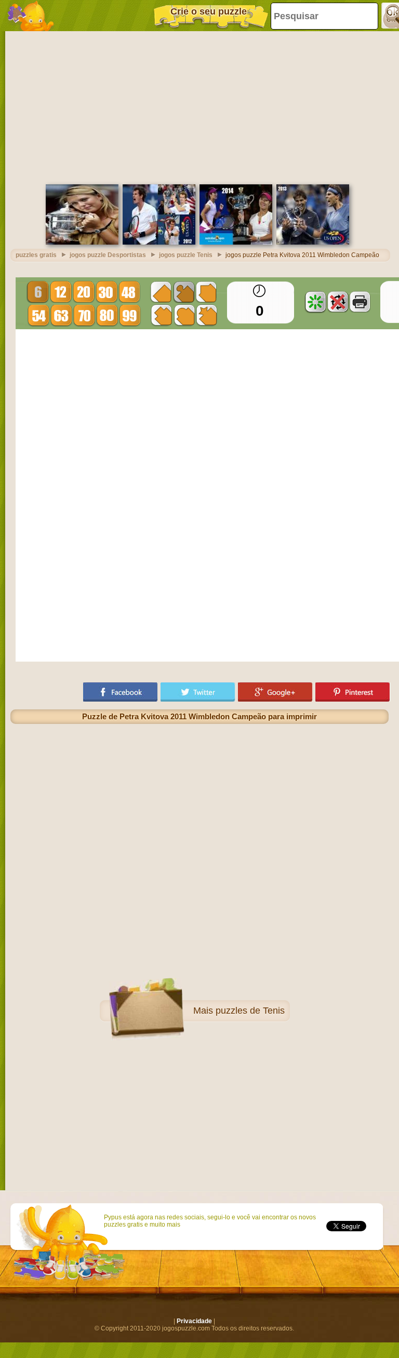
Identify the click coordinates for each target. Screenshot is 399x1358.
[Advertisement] (199, 106)
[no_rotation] (337, 301)
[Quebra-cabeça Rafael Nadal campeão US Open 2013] (312, 242)
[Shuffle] (315, 301)
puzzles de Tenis (250, 1010)
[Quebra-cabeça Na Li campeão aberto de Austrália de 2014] (236, 242)
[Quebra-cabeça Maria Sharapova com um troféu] (82, 242)
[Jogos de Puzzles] (31, 15)
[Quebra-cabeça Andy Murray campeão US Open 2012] (159, 242)
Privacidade (194, 1321)
